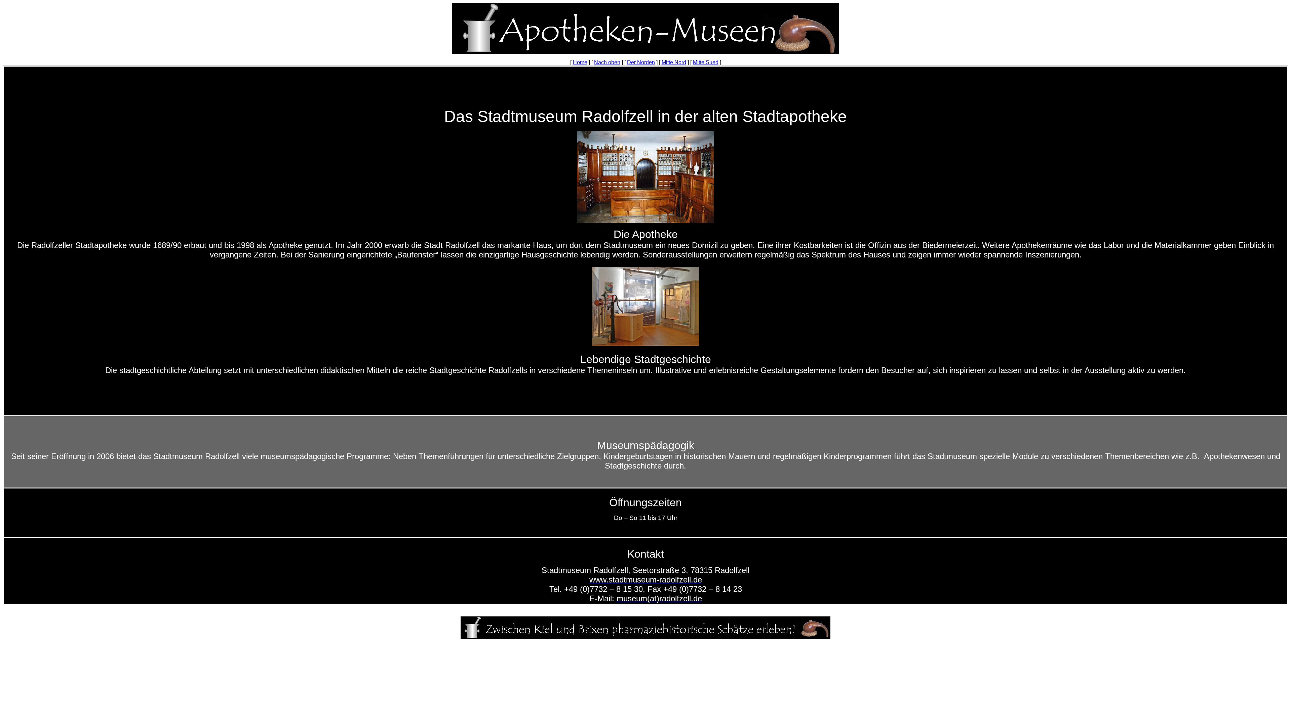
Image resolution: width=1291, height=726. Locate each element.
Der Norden (641, 62)
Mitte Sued (705, 62)
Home (580, 62)
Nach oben (607, 62)
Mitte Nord (674, 62)
